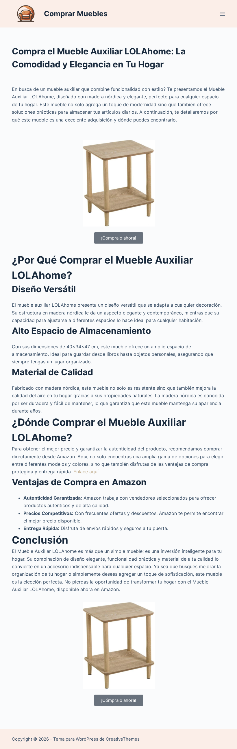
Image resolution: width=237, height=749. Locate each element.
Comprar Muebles (76, 13)
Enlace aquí (85, 471)
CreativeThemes (123, 739)
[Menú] (222, 13)
